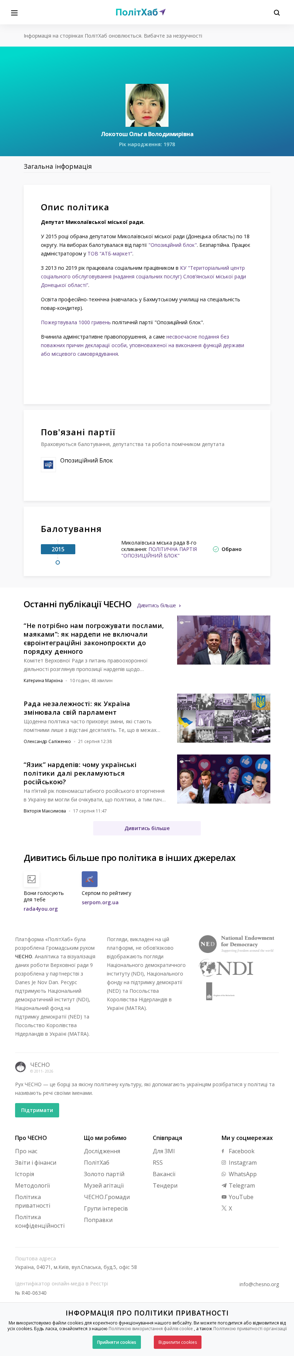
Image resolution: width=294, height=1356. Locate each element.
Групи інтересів (106, 1208)
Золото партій (104, 1174)
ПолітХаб (96, 1162)
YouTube (240, 1197)
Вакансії (164, 1174)
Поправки (98, 1220)
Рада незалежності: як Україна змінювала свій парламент (77, 708)
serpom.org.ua (100, 902)
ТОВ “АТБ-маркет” (109, 253)
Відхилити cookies (177, 1342)
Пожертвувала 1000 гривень (76, 322)
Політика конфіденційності (40, 1221)
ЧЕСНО (40, 1065)
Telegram (241, 1185)
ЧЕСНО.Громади (107, 1197)
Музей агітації (104, 1185)
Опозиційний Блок (86, 460)
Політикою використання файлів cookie (151, 1329)
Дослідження (102, 1151)
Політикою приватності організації (250, 1329)
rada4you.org (41, 908)
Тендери (165, 1185)
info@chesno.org (259, 1284)
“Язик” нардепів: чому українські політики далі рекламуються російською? (80, 773)
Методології (32, 1185)
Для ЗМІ (164, 1151)
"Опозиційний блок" (172, 244)
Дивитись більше (156, 605)
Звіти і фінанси (35, 1162)
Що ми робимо (105, 1138)
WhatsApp (242, 1174)
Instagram (242, 1162)
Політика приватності (32, 1201)
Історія (24, 1174)
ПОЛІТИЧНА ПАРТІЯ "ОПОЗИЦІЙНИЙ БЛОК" (159, 552)
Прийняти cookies (116, 1342)
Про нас (26, 1151)
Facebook (241, 1151)
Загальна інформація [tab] (58, 166)
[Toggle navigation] (14, 12)
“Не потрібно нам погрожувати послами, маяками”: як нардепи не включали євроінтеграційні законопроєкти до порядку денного (94, 638)
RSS (158, 1162)
